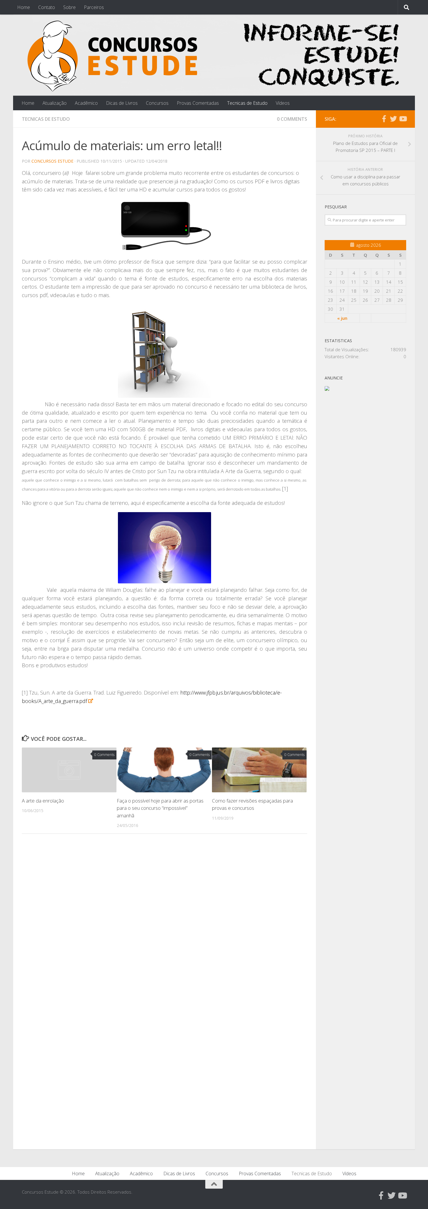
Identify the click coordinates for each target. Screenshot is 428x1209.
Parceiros (94, 7)
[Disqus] (164, 918)
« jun (342, 318)
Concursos (157, 103)
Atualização (55, 103)
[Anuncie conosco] (327, 389)
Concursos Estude (52, 161)
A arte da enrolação (43, 800)
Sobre (69, 7)
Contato (46, 7)
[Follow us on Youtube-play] (402, 118)
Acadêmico (86, 103)
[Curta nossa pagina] (384, 118)
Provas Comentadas (198, 103)
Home (23, 7)
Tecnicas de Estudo (247, 103)
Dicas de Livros (122, 103)
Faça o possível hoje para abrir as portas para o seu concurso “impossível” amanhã (160, 808)
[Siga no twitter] (393, 118)
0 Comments (292, 119)
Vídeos (283, 103)
